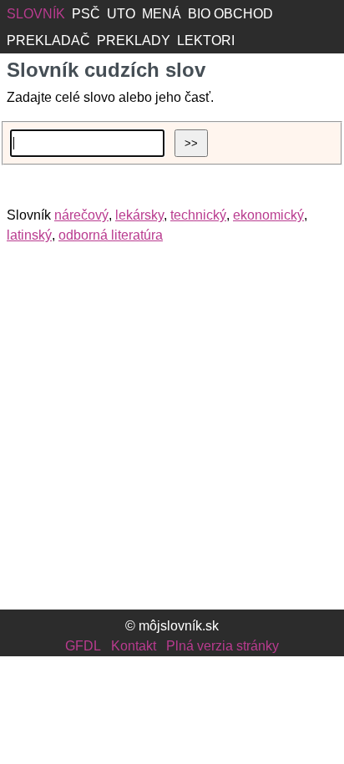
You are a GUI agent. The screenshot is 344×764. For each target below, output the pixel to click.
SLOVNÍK (36, 14)
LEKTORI (206, 40)
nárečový (81, 215)
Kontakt (133, 646)
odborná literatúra (110, 235)
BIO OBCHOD (230, 14)
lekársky (139, 215)
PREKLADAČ (48, 40)
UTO (121, 14)
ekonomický (268, 215)
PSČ (86, 14)
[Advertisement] (172, 433)
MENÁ (161, 14)
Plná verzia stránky (222, 646)
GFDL (83, 646)
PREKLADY (133, 40)
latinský (29, 235)
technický (198, 215)
